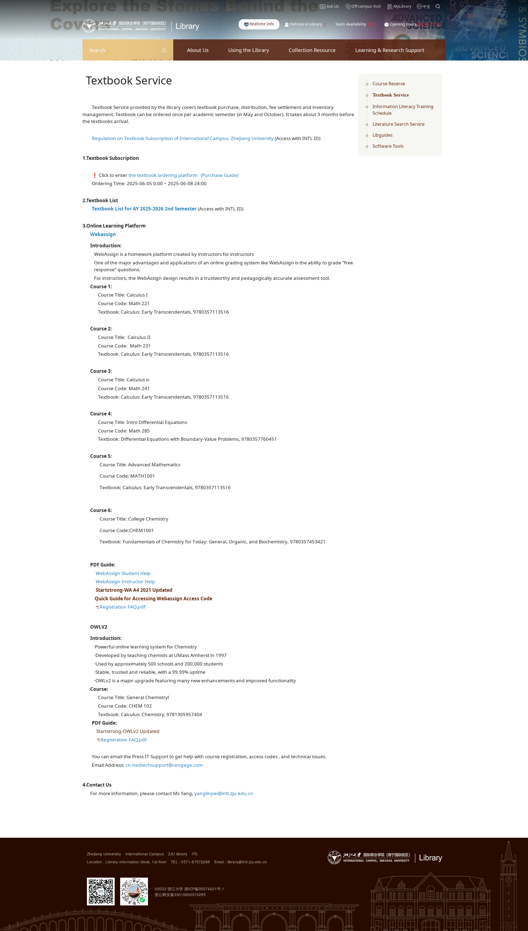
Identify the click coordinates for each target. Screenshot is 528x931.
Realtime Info (261, 23)
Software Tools (388, 146)
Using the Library (248, 49)
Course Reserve (389, 84)
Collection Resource (312, 49)
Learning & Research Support (389, 49)
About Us (198, 49)
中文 (426, 6)
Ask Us (332, 6)
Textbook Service (391, 95)
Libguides (383, 135)
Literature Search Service (399, 124)
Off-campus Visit (365, 6)
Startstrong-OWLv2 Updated (128, 731)
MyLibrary (401, 6)
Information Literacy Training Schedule (403, 109)
